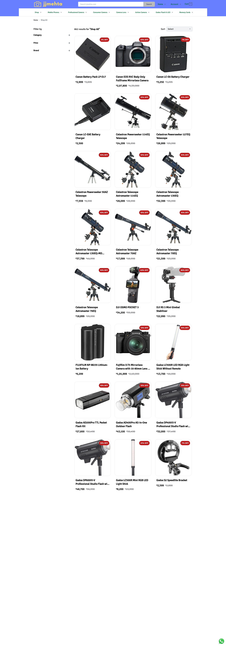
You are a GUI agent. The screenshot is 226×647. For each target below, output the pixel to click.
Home (35, 20)
